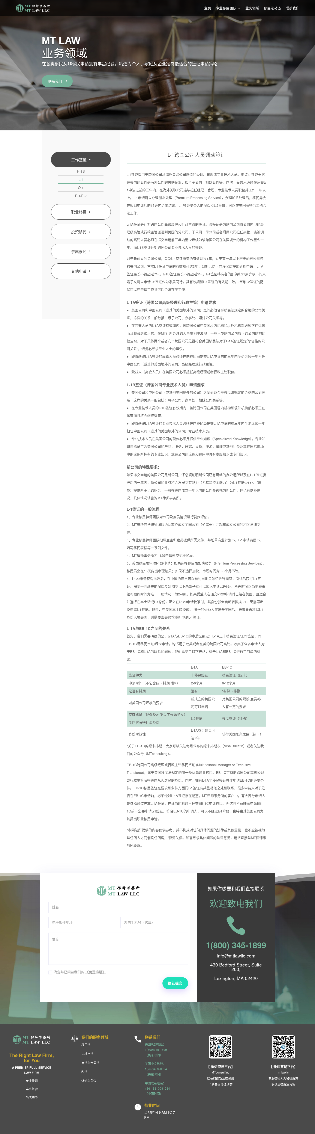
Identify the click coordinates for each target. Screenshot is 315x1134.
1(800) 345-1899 (236, 945)
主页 (207, 8)
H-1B (81, 171)
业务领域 (252, 8)
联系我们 (292, 8)
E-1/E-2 (81, 195)
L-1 (81, 179)
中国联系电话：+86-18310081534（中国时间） (157, 1088)
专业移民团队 (226, 8)
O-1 (81, 187)
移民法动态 (272, 8)
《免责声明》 (95, 971)
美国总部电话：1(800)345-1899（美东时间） (156, 1049)
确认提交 (175, 983)
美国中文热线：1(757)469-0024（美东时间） (156, 1068)
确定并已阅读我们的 (80, 971)
